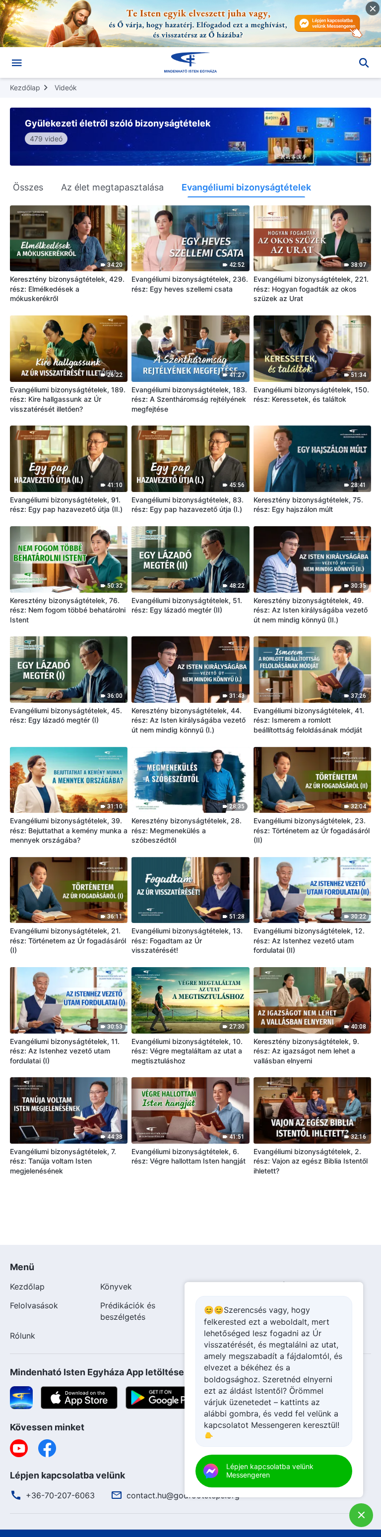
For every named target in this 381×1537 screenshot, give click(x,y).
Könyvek (116, 1286)
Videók (66, 87)
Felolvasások (34, 1305)
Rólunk (22, 1336)
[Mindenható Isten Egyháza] (190, 62)
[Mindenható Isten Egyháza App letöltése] (21, 1397)
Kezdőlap (25, 87)
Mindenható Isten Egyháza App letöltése (97, 1372)
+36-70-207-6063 (60, 1495)
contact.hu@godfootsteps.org (183, 1495)
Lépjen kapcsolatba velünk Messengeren (270, 1470)
